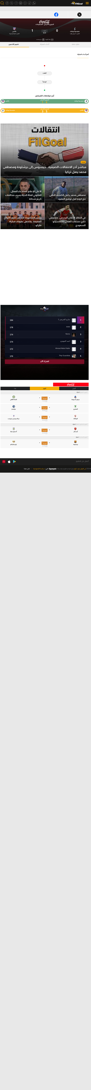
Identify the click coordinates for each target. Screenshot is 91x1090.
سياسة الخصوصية (39, 469)
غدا (15, 388)
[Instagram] (20, 3)
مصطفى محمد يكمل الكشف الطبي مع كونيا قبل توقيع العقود (67, 197)
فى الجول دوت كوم (80, 469)
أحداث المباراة (44, 44)
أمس (74, 388)
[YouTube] (25, 3)
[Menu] (87, 3)
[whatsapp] (34, 3)
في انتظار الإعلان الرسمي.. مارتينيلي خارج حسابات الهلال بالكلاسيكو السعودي (67, 221)
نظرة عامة (75, 44)
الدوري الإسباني (83, 437)
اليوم (44, 388)
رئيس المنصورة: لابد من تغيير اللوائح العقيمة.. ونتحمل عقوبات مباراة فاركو (22, 221)
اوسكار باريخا (12, 33)
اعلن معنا (27, 469)
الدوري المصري (83, 392)
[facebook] (7, 3)
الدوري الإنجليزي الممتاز (81, 424)
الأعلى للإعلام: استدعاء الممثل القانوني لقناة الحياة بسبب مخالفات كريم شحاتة (23, 195)
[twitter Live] (16, 3)
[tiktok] (29, 3)
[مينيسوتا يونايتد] (74, 28)
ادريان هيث (73, 33)
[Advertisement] (44, 267)
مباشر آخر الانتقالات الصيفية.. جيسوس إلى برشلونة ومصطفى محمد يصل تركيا (44, 169)
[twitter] (11, 3)
